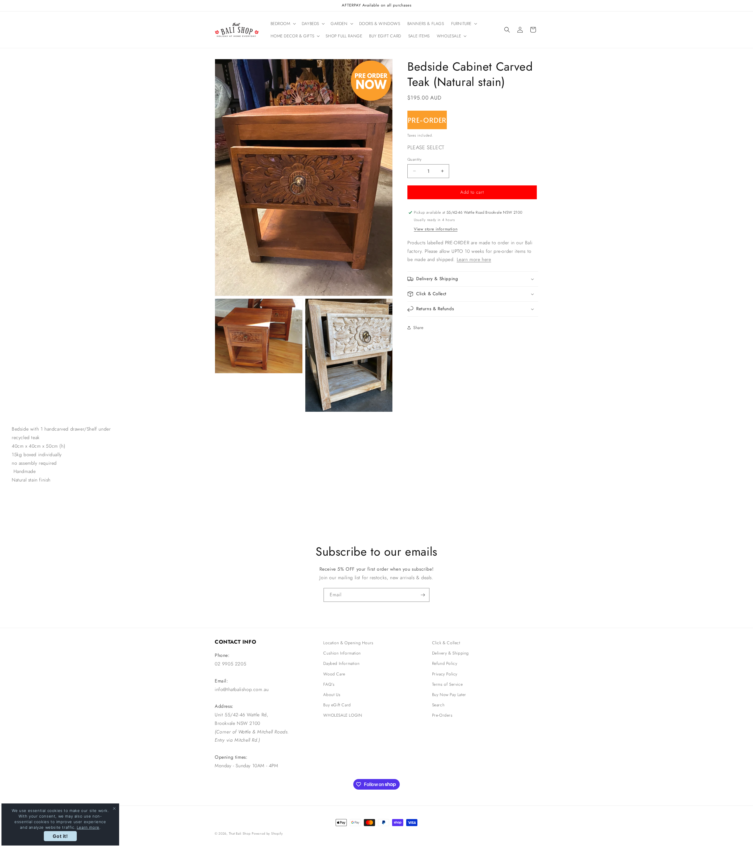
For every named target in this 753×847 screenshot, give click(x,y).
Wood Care (334, 674)
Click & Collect (446, 643)
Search (438, 705)
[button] (282, 23)
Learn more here (474, 259)
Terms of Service (447, 684)
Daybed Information (341, 663)
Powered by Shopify (267, 833)
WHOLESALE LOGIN (342, 715)
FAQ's (328, 684)
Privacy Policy (444, 674)
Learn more (88, 827)
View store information (435, 229)
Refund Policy (444, 663)
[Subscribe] (422, 595)
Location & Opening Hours (348, 643)
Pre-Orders (442, 715)
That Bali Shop (240, 833)
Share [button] (418, 328)
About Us (331, 694)
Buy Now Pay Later (449, 694)
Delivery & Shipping (450, 653)
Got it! (60, 836)
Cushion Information (342, 653)
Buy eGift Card (337, 705)
